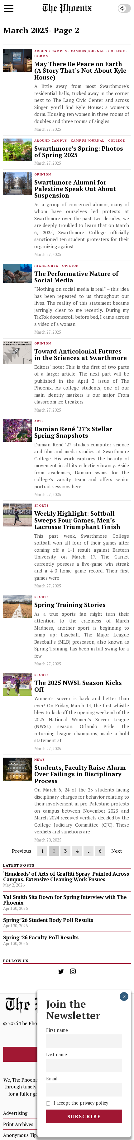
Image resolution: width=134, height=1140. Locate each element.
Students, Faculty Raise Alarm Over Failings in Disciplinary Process (80, 774)
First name (57, 1030)
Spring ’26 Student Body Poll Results (48, 920)
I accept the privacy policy (80, 1103)
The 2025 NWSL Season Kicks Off (78, 686)
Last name (56, 1054)
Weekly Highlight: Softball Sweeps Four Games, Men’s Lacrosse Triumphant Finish (77, 520)
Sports (41, 506)
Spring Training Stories (70, 605)
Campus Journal (87, 51)
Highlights (46, 266)
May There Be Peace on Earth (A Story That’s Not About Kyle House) (80, 71)
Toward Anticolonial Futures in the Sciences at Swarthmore (80, 355)
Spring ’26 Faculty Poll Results (41, 937)
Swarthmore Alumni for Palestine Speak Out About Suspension (75, 189)
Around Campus (50, 51)
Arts (39, 421)
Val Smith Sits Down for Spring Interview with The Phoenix (65, 899)
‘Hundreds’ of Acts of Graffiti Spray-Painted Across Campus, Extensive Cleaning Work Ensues (66, 876)
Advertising (15, 1113)
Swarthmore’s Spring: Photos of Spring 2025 (78, 152)
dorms (41, 56)
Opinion (42, 174)
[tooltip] (61, 971)
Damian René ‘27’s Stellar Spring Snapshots (73, 432)
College (116, 51)
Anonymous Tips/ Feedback (32, 1135)
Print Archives (18, 1124)
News (39, 760)
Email (52, 1079)
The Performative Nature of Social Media (76, 277)
